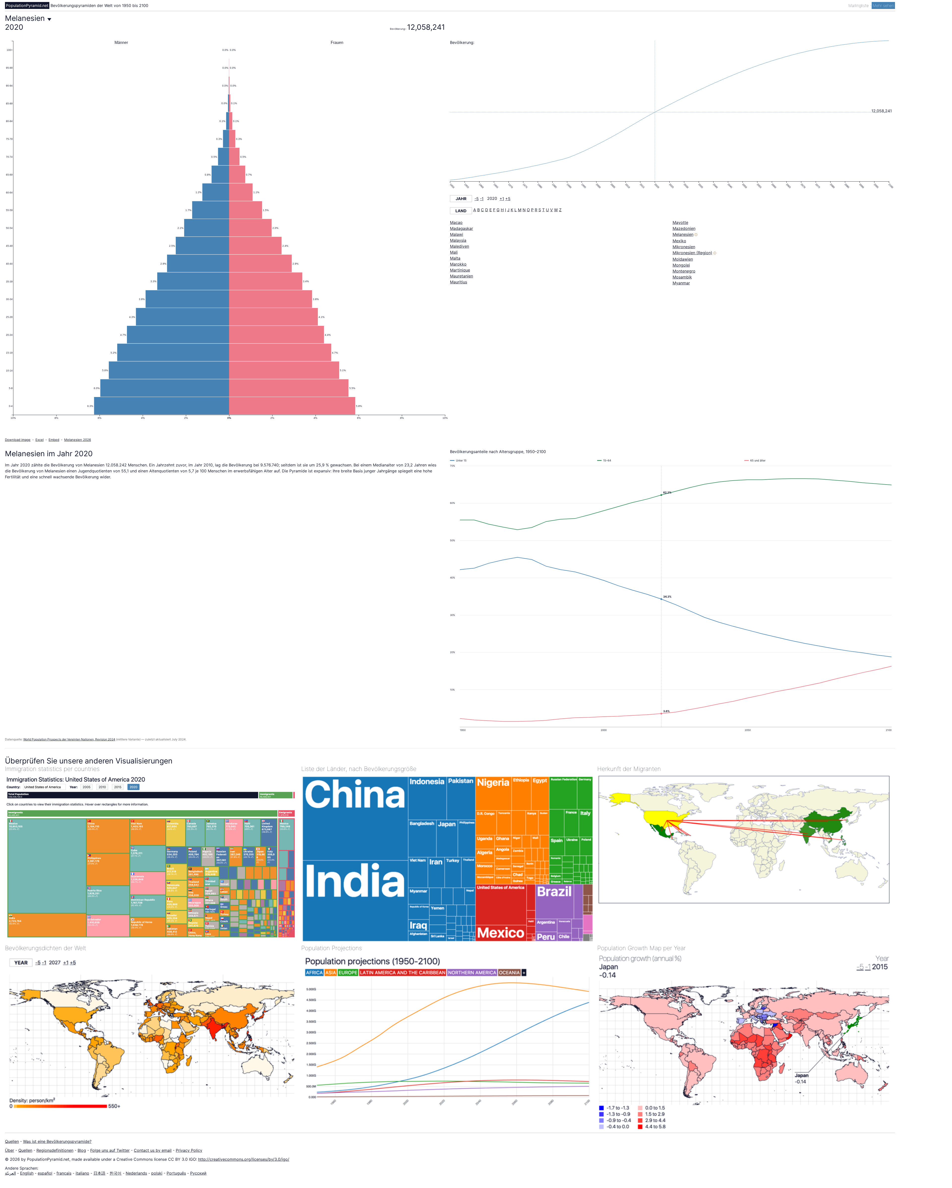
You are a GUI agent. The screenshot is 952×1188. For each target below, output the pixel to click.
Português (176, 1173)
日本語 (99, 1173)
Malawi (456, 234)
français (64, 1173)
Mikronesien (684, 246)
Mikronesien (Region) (692, 252)
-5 (477, 198)
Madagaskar (461, 228)
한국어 (115, 1173)
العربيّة (10, 1173)
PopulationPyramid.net (27, 5)
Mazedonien (684, 228)
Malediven (459, 246)
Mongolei (681, 265)
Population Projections (331, 948)
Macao (456, 222)
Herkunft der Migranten (629, 768)
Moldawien (683, 259)
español (45, 1173)
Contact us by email (153, 1150)
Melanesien (683, 234)
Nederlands (136, 1173)
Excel (39, 440)
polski (156, 1173)
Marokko (458, 264)
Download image (17, 440)
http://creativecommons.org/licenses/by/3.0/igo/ (243, 1159)
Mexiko (679, 240)
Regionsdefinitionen (54, 1150)
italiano (82, 1173)
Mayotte (680, 222)
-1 (481, 198)
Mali (454, 252)
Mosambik (682, 276)
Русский (198, 1173)
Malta (455, 258)
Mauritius (458, 281)
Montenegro (684, 271)
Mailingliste (859, 5)
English (26, 1173)
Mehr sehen (883, 5)
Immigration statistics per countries (52, 768)
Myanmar (681, 282)
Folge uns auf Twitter (110, 1150)
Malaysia (458, 240)
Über (9, 1150)
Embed (54, 440)
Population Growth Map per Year (641, 948)
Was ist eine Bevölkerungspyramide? (57, 1141)
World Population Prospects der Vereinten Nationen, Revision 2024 (69, 739)
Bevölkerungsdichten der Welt (45, 948)
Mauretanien (461, 276)
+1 (502, 198)
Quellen (12, 1141)
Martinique (460, 270)
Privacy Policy (189, 1150)
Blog (82, 1150)
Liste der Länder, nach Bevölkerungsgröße (358, 768)
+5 (507, 198)
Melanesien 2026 (77, 440)
